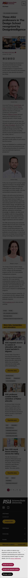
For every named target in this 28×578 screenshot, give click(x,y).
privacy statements (15, 558)
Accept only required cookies (11, 569)
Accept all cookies (8, 564)
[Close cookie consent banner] (25, 550)
